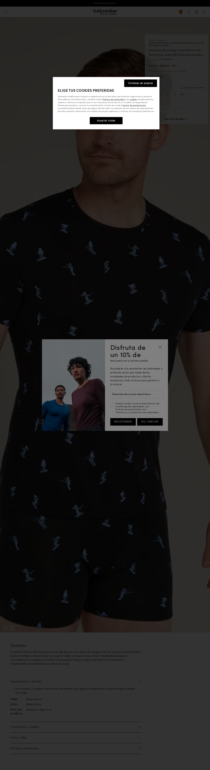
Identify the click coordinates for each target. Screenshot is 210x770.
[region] (106, 103)
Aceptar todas (106, 120)
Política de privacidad (113, 100)
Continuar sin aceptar (140, 83)
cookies (133, 100)
